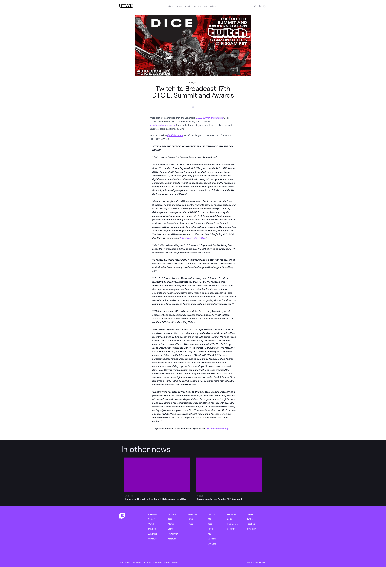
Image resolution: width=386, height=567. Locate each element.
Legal (229, 519)
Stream (179, 6)
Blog (205, 6)
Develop (152, 529)
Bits (209, 519)
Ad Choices (147, 562)
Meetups (172, 538)
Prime (210, 534)
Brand (170, 529)
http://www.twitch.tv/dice (163, 125)
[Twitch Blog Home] (126, 6)
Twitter (250, 519)
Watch (187, 6)
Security (231, 529)
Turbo (210, 529)
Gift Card (211, 543)
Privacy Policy (137, 562)
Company (197, 6)
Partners (167, 562)
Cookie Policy (157, 562)
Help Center (232, 524)
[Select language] (260, 6)
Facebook (251, 524)
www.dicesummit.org (217, 428)
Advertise (152, 534)
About (170, 6)
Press (190, 524)
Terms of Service (124, 562)
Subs (209, 524)
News (190, 519)
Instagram (251, 529)
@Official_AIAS (175, 135)
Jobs (170, 519)
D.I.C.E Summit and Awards (209, 117)
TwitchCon (173, 534)
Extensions (212, 538)
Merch (171, 524)
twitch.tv (152, 538)
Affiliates (175, 562)
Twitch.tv (214, 6)
